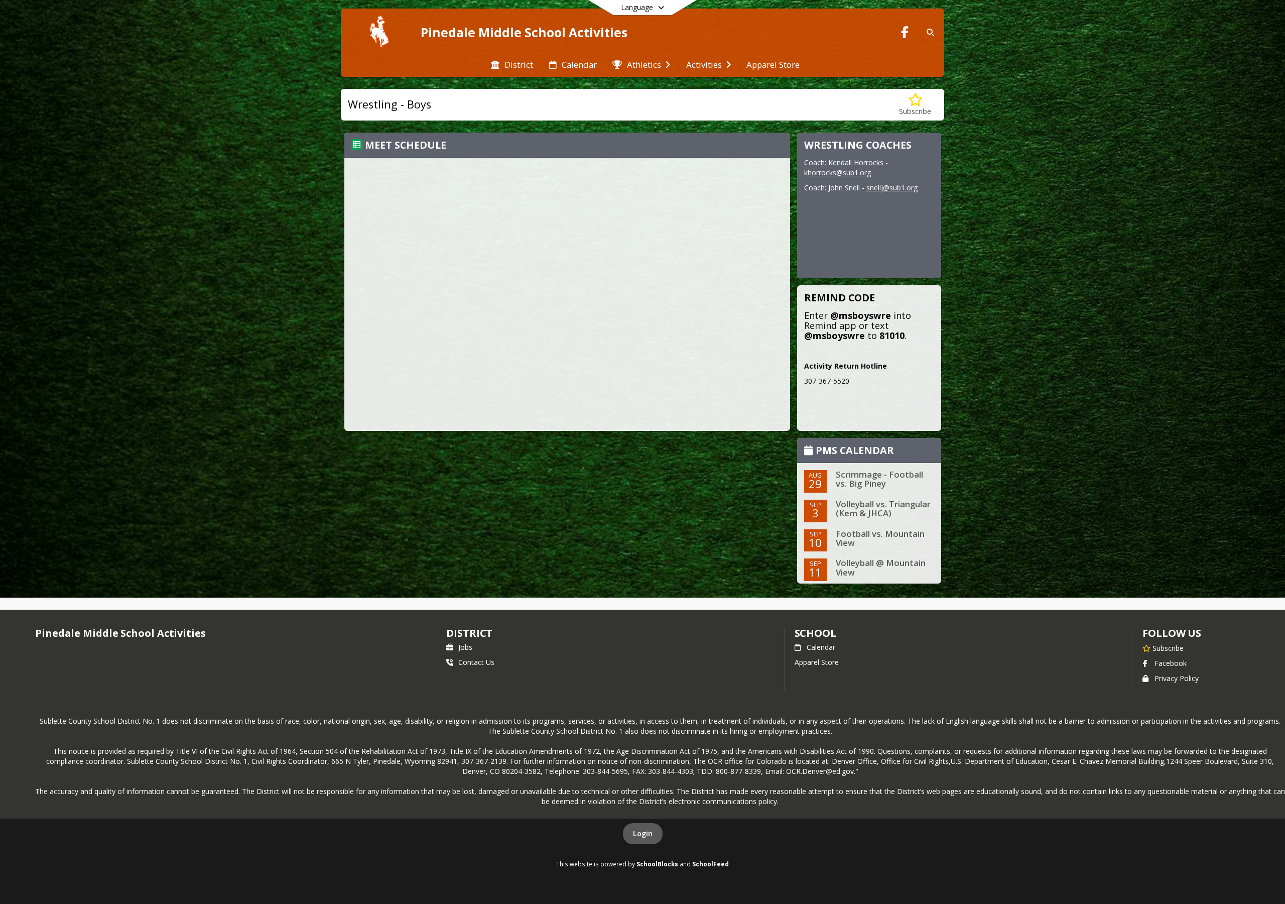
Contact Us (476, 662)
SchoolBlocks (657, 864)
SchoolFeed (710, 864)
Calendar (821, 647)
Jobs (465, 647)
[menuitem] (512, 64)
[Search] (928, 32)
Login (643, 833)
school (815, 633)
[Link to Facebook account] (905, 34)
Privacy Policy (1176, 678)
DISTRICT (469, 633)
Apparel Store (817, 662)
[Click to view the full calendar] (810, 451)
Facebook (1170, 663)
